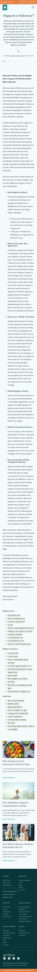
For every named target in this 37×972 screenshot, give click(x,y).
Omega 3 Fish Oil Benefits (18, 713)
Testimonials (22, 890)
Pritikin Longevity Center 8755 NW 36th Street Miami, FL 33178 (10, 894)
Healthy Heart (22, 909)
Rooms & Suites (6, 916)
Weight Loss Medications (25, 921)
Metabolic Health (23, 919)
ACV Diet (11, 682)
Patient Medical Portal (24, 933)
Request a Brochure (7, 885)
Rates (4, 940)
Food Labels (12, 675)
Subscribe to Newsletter (24, 880)
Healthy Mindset (7, 937)
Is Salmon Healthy (15, 634)
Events (4, 942)
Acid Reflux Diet (14, 615)
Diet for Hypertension (16, 618)
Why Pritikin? (6, 930)
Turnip (10, 625)
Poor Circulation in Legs (17, 710)
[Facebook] (4, 958)
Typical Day (6, 914)
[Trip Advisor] (9, 958)
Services (5, 909)
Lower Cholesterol (15, 716)
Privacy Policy (22, 935)
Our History (6, 945)
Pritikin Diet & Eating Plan (9, 933)
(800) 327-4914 (8, 2)
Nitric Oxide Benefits (16, 700)
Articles (21, 882)
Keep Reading (9, 778)
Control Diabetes (23, 914)
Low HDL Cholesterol (16, 621)
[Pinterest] (18, 958)
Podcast (21, 887)
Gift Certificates (6, 911)
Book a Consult (6, 882)
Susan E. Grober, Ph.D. (17, 56)
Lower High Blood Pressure (25, 916)
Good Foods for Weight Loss (19, 691)
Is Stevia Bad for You (16, 641)
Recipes (21, 885)
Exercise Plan (6, 935)
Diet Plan (11, 723)
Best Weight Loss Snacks (18, 678)
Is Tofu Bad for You (15, 637)
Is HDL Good (13, 656)
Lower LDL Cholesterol (24, 911)
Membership (22, 930)
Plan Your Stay (6, 907)
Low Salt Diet (13, 653)
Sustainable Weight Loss (25, 907)
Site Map (24, 965)
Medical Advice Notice (8, 965)
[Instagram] (14, 958)
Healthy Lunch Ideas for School (20, 631)
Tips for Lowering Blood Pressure (21, 628)
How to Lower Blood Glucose (19, 644)
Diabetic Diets (13, 704)
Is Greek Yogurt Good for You (19, 666)
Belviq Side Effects (15, 707)
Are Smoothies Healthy (17, 720)
